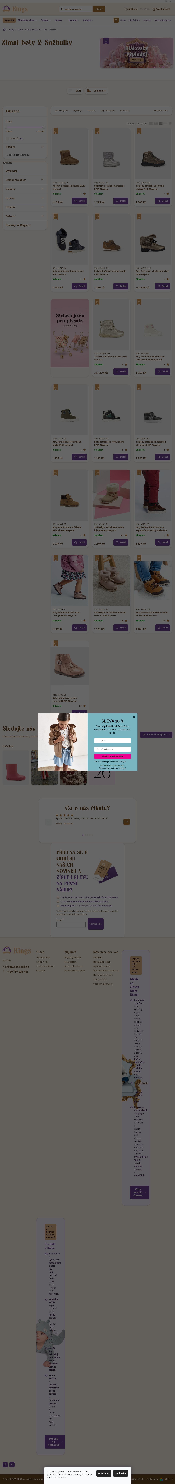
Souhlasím (120, 1473)
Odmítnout (103, 1473)
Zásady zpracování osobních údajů (112, 768)
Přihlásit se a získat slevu (112, 756)
